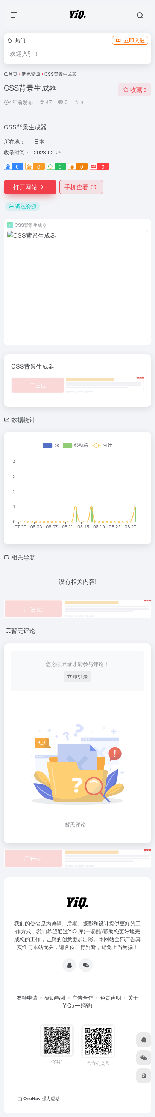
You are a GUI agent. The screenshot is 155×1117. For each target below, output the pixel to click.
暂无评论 (23, 630)
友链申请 (27, 997)
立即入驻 (134, 40)
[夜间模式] (143, 1075)
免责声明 (110, 997)
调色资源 (31, 73)
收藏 (138, 89)
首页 (12, 73)
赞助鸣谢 (54, 997)
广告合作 (82, 997)
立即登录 (77, 676)
